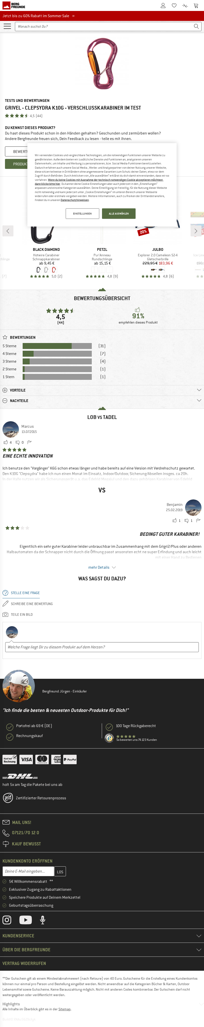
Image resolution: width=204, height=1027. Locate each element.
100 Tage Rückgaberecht (136, 725)
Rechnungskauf (29, 735)
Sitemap (64, 1009)
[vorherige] (7, 230)
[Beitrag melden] (29, 442)
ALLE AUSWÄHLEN (119, 213)
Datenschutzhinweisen (75, 200)
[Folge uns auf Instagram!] (10, 921)
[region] (102, 184)
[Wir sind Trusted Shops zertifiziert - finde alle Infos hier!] (109, 738)
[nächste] (196, 230)
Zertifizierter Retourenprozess (41, 798)
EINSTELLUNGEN (82, 213)
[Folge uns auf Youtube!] (29, 921)
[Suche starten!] (197, 26)
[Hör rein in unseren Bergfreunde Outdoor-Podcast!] (46, 921)
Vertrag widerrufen (24, 963)
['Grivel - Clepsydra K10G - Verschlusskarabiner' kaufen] (102, 63)
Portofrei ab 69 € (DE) (34, 725)
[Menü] (7, 26)
